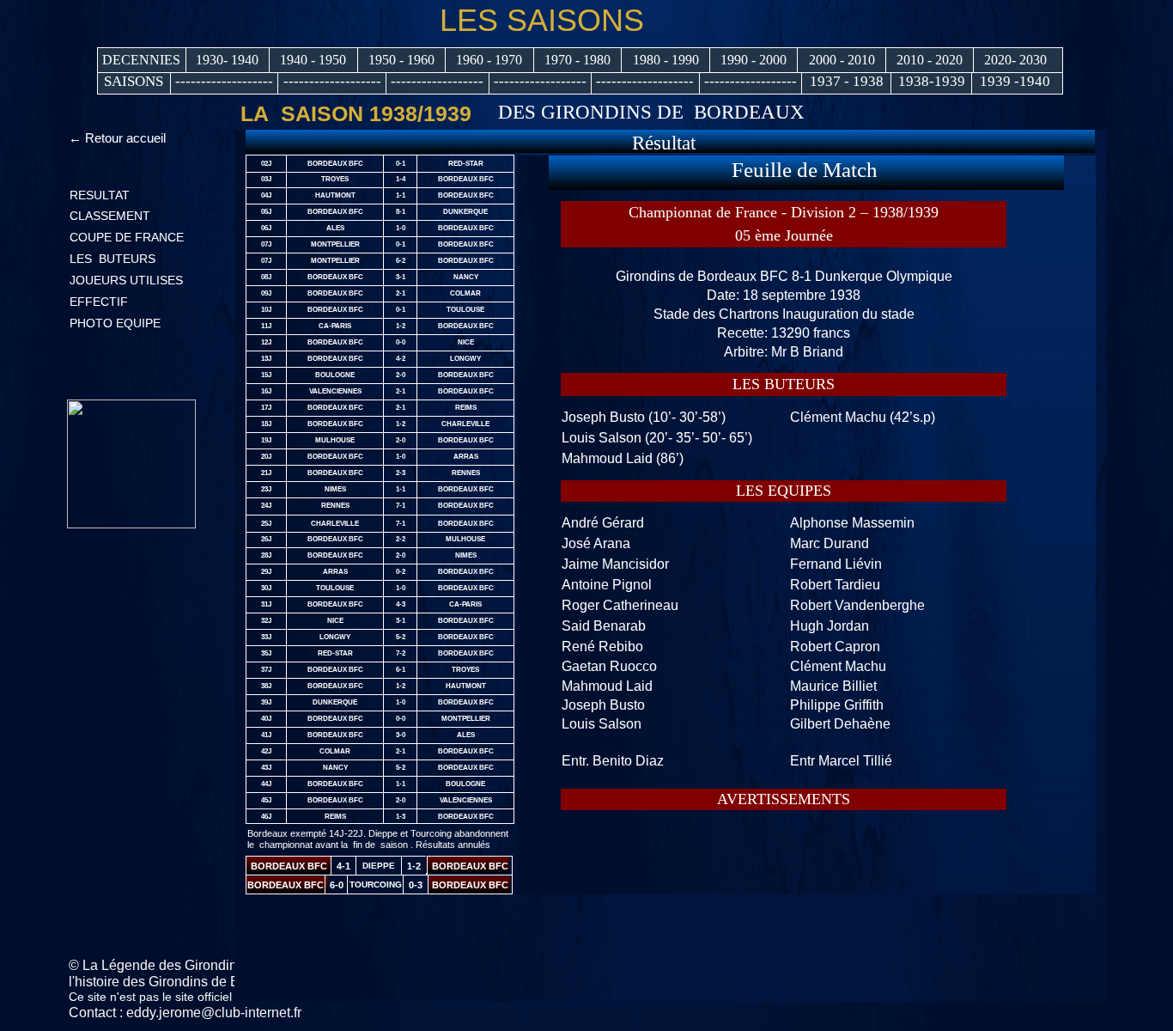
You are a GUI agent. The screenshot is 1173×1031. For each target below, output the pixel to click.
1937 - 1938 (847, 81)
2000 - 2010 (842, 59)
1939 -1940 (1015, 81)
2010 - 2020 (929, 59)
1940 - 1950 (313, 59)
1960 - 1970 (489, 59)
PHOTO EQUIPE (115, 323)
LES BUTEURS (112, 258)
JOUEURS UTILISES (126, 280)
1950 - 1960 (401, 59)
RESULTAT (100, 195)
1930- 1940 (227, 59)
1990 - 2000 (753, 59)
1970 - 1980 (577, 59)
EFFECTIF (99, 301)
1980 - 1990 (666, 59)
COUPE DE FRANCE (127, 237)
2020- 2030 (1015, 59)
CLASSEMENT (110, 216)
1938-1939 (931, 81)
